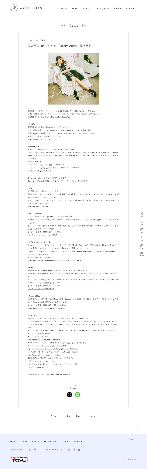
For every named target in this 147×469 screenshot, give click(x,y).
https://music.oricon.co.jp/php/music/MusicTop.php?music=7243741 (55, 260)
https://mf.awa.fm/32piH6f (38, 206)
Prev (53, 416)
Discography (102, 8)
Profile (86, 8)
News (75, 8)
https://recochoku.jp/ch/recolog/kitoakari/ (44, 340)
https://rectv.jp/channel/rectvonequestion (44, 355)
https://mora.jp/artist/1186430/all (41, 289)
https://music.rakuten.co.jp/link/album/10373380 (47, 308)
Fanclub (130, 8)
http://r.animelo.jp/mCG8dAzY (39, 171)
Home (64, 8)
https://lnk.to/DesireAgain (61, 117)
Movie (117, 8)
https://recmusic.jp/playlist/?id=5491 (51, 346)
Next (93, 416)
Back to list (73, 416)
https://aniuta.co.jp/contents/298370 (42, 139)
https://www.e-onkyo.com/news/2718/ (42, 235)
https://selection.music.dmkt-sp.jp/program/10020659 (56, 349)
